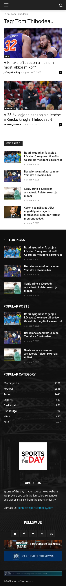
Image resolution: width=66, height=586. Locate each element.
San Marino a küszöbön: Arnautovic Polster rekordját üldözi (41, 192)
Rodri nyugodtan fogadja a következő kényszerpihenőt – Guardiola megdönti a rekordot (43, 156)
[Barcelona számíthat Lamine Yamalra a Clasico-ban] (12, 176)
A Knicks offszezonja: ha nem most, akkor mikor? (29, 64)
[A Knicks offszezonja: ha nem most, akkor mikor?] (33, 43)
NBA (7, 56)
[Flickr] (32, 533)
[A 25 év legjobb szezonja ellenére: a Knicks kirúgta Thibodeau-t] (33, 95)
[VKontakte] (51, 533)
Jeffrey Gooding (12, 72)
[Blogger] (15, 533)
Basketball (10, 108)
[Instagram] (42, 533)
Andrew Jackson (12, 124)
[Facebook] (23, 533)
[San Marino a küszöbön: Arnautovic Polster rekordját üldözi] (12, 193)
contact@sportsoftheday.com (35, 507)
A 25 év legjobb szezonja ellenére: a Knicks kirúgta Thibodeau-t (32, 117)
